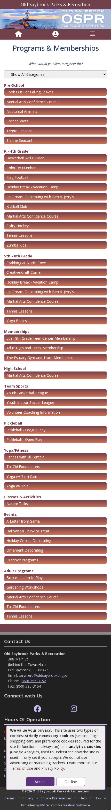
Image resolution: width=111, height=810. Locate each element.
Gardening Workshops (24, 587)
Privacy (27, 798)
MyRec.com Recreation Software (65, 805)
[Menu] (92, 34)
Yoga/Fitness (16, 450)
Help (83, 798)
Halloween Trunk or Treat (27, 531)
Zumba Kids (16, 245)
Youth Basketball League (27, 392)
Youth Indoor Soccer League (30, 402)
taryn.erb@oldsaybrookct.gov (43, 675)
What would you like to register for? (55, 63)
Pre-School (14, 85)
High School (15, 368)
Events (10, 514)
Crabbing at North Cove (26, 262)
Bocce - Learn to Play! (24, 577)
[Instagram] (74, 709)
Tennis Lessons (19, 130)
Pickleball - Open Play (24, 439)
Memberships (16, 331)
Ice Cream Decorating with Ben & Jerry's (40, 196)
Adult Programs (19, 570)
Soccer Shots (17, 120)
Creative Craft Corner (24, 272)
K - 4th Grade (16, 151)
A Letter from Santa (23, 521)
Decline (71, 781)
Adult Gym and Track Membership (34, 347)
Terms (10, 798)
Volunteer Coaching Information (33, 412)
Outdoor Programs (22, 560)
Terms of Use (21, 768)
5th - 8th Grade (18, 256)
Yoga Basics (16, 320)
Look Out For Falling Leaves (29, 92)
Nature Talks (17, 503)
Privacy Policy (52, 768)
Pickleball (13, 423)
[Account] (55, 34)
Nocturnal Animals (21, 111)
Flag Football (17, 177)
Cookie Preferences (56, 798)
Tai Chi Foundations (23, 466)
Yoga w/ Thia (17, 486)
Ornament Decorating (24, 550)
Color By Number (21, 167)
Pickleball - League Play (25, 429)
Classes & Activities (22, 496)
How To (100, 798)
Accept (40, 781)
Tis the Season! (19, 140)
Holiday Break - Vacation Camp (32, 186)
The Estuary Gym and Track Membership (40, 357)
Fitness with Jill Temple (25, 457)
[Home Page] (18, 34)
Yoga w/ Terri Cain (21, 476)
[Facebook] (37, 709)
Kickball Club (16, 206)
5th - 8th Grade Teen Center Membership (40, 338)
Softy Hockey (17, 225)
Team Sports (16, 386)
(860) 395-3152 (33, 680)
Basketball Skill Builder (25, 157)
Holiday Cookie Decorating (28, 540)
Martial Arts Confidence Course (32, 101)
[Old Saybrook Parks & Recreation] (55, 18)
